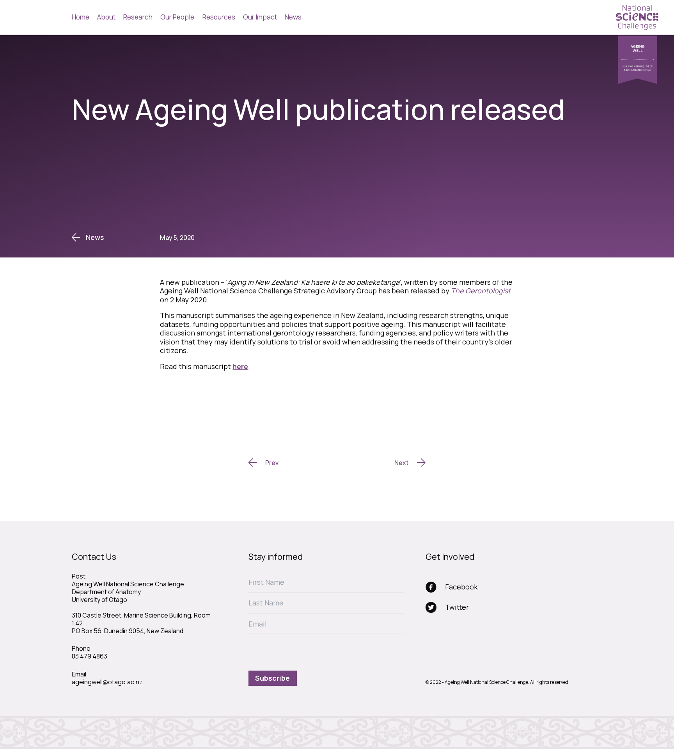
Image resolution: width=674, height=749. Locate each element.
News (293, 16)
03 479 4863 (89, 656)
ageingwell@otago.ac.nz (107, 682)
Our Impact (260, 16)
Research (138, 16)
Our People (177, 16)
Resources (218, 16)
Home (80, 16)
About (106, 16)
